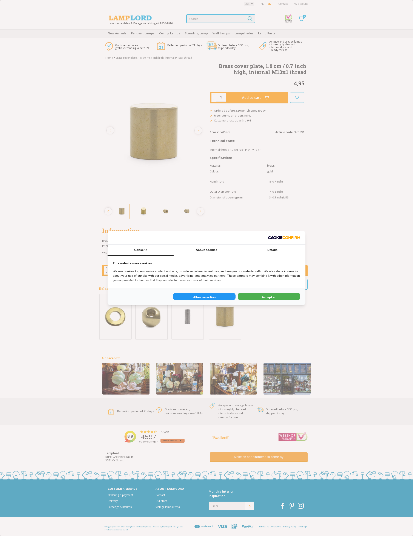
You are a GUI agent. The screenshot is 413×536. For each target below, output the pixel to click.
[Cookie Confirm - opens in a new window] (284, 237)
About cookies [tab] (206, 250)
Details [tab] (272, 250)
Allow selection (204, 297)
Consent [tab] (140, 250)
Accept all (269, 297)
